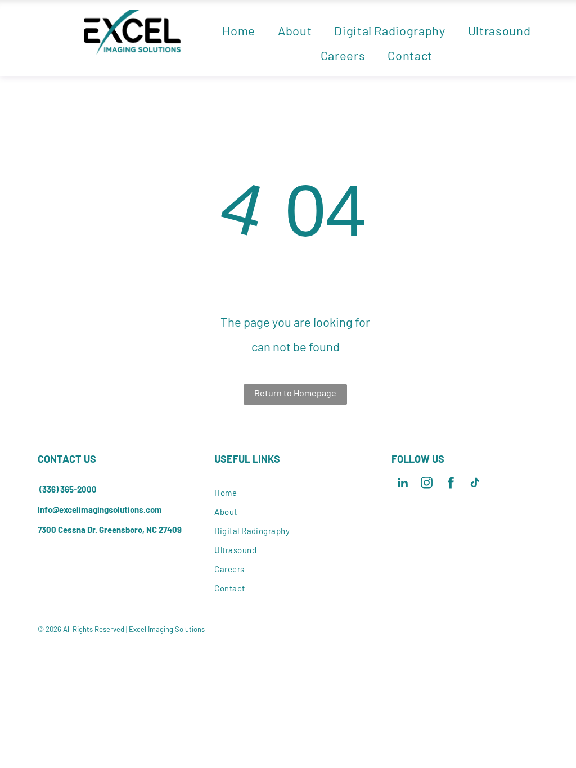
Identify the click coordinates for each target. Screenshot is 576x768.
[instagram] (427, 484)
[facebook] (451, 484)
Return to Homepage (295, 392)
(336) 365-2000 (68, 489)
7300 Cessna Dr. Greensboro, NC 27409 (110, 530)
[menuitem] (239, 30)
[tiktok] (475, 484)
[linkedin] (402, 484)
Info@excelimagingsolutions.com (100, 509)
